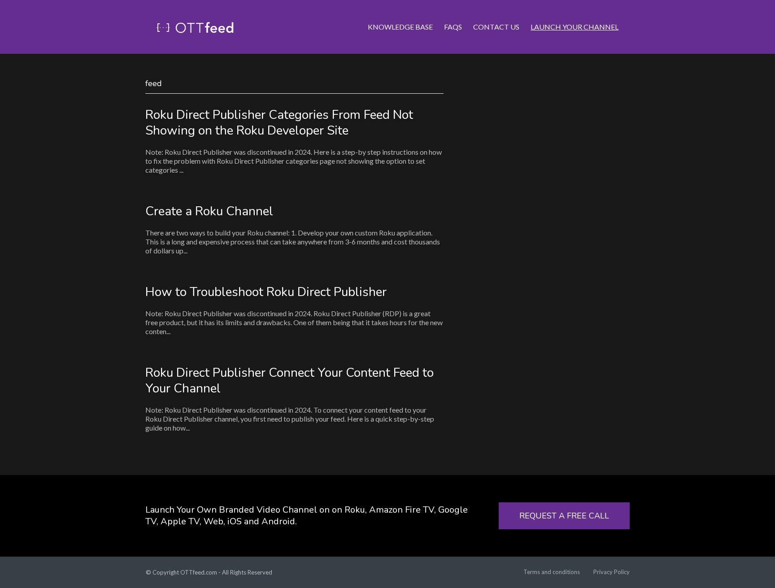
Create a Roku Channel (209, 211)
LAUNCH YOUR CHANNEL (574, 26)
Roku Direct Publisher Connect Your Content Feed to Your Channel (289, 380)
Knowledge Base (400, 26)
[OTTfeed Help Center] (194, 26)
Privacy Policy (611, 571)
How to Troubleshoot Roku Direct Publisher (266, 292)
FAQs (453, 26)
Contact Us (496, 26)
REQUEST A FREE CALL (564, 515)
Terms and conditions (551, 571)
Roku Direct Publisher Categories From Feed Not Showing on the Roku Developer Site (279, 122)
